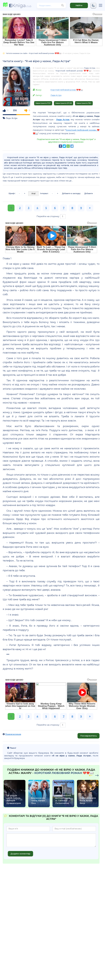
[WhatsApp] (68, 146)
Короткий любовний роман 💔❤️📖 (73, 71)
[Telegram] (72, 146)
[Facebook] (60, 146)
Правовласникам (13, 734)
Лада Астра (11, 118)
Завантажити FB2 (83, 103)
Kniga (20, 5)
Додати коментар (20, 853)
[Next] (90, 775)
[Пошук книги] (62, 5)
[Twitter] (64, 146)
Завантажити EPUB (63, 103)
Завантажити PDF (43, 103)
